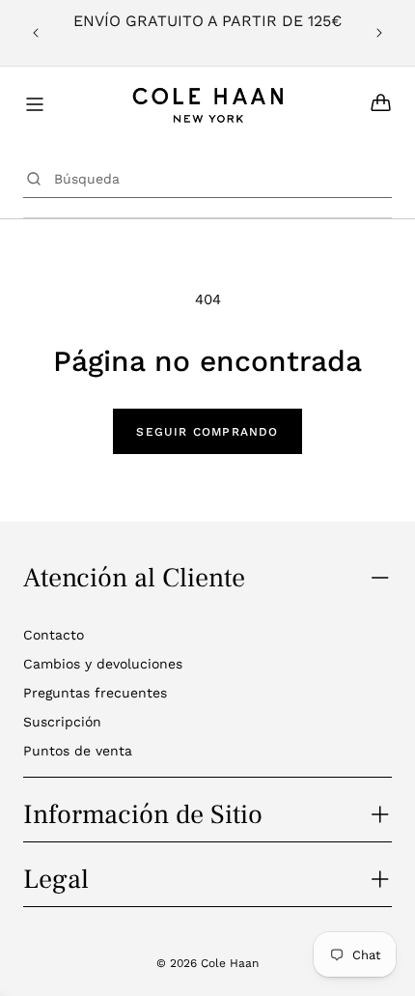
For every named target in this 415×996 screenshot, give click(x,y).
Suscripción (62, 721)
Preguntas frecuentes (95, 692)
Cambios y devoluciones (102, 663)
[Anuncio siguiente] (379, 33)
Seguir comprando (207, 432)
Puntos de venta (77, 750)
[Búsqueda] (33, 178)
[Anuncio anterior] (35, 33)
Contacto (53, 634)
